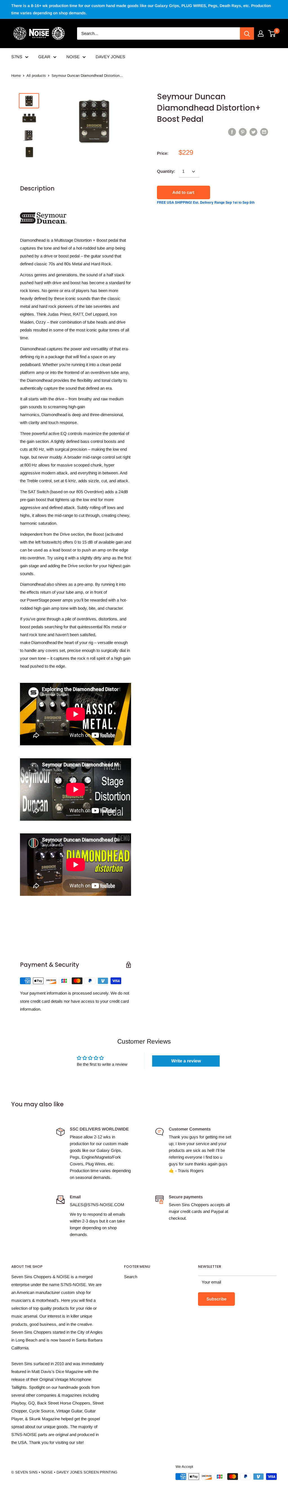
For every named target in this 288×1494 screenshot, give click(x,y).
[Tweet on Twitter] (253, 132)
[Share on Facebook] (232, 132)
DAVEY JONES (110, 56)
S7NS (16, 56)
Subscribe (216, 1298)
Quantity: (166, 171)
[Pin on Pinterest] (243, 132)
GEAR (44, 56)
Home (16, 75)
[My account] (261, 33)
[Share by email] (264, 132)
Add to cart (183, 192)
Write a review (186, 1060)
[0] (272, 33)
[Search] (247, 33)
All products (36, 75)
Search (130, 1276)
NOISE (73, 56)
